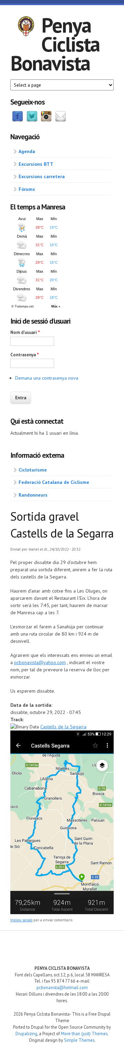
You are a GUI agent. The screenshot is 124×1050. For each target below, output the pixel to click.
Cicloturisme (33, 470)
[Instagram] (46, 120)
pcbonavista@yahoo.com (40, 662)
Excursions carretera (42, 176)
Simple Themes (79, 1040)
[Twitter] (32, 120)
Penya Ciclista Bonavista (55, 44)
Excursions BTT (36, 164)
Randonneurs (33, 495)
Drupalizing (26, 1033)
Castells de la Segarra (63, 727)
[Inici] (25, 27)
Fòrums (27, 189)
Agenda (27, 151)
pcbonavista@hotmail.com (62, 987)
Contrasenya (24, 355)
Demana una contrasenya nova (46, 378)
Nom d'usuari (25, 332)
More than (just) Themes (84, 1033)
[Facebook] (17, 120)
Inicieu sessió (21, 920)
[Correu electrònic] (60, 120)
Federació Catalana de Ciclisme (54, 482)
